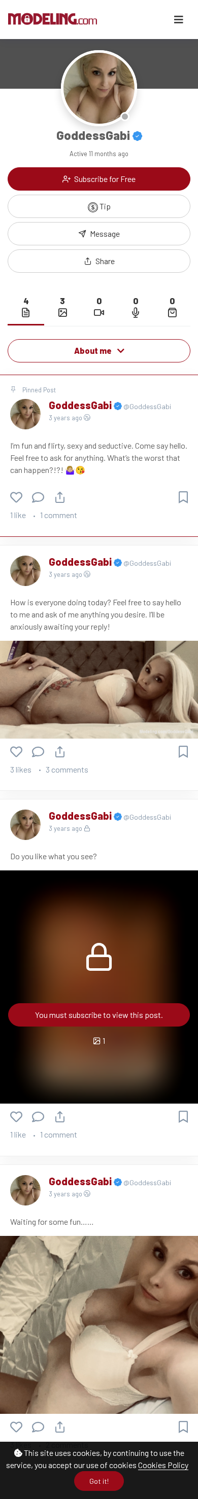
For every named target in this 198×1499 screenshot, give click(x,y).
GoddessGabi (81, 405)
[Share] (60, 497)
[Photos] (62, 312)
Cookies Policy (163, 1465)
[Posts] (26, 312)
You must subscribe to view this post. (99, 1014)
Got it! (99, 1481)
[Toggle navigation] (179, 19)
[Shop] (172, 312)
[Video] (99, 312)
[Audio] (135, 312)
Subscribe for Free (104, 179)
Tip (104, 206)
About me (93, 350)
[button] (99, 261)
